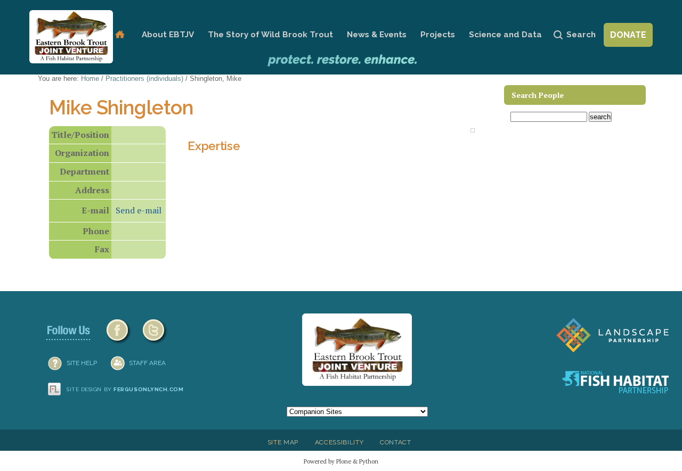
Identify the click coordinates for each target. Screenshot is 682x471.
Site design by (125, 389)
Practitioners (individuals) (144, 78)
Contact (395, 442)
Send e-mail (138, 210)
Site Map (282, 442)
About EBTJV (168, 34)
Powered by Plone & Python (341, 461)
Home (119, 35)
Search (581, 34)
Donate (628, 35)
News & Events (377, 34)
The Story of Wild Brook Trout (270, 34)
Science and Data (505, 34)
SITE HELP (82, 363)
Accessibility (339, 442)
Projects (437, 34)
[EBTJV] (71, 36)
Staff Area (147, 363)
